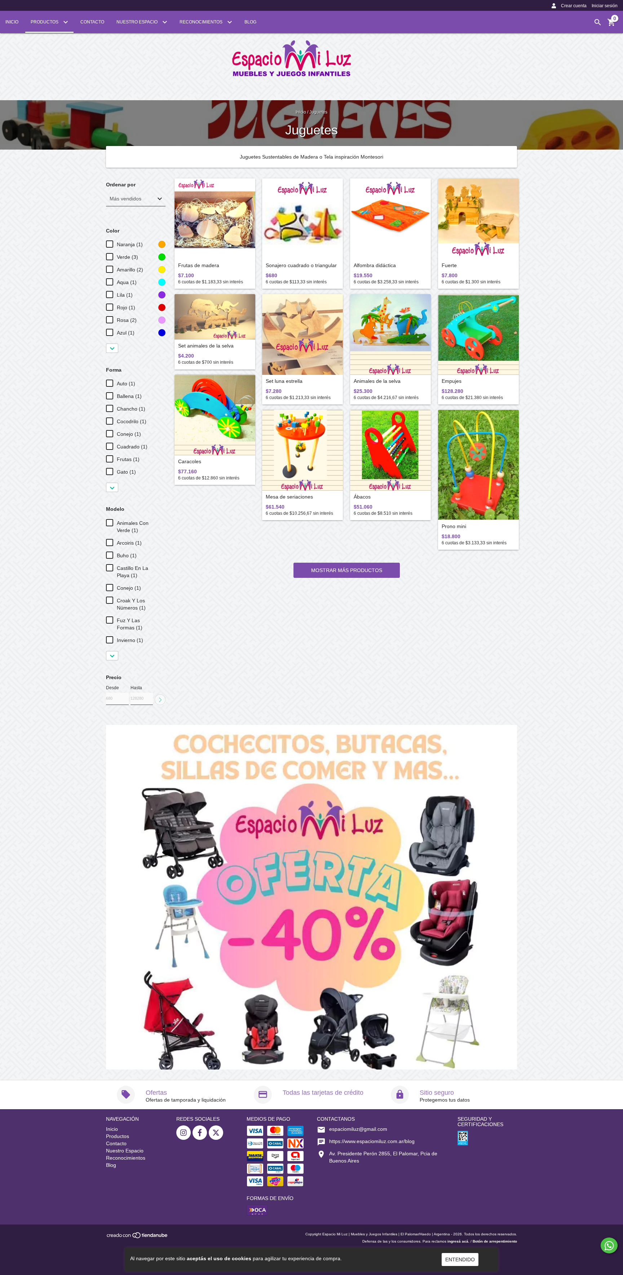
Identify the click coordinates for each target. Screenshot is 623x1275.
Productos (45, 22)
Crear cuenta (574, 5)
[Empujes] (478, 334)
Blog (250, 22)
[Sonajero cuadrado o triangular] (302, 218)
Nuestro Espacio (137, 22)
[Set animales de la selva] (214, 317)
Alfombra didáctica (375, 265)
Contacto (92, 22)
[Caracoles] (214, 415)
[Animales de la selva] (390, 334)
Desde (112, 687)
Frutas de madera (198, 265)
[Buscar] (598, 22)
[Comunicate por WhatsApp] (609, 1245)
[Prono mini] (478, 465)
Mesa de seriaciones (289, 497)
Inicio (11, 22)
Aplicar (160, 699)
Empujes (451, 381)
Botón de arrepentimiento (495, 1241)
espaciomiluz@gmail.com (358, 1129)
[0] (611, 25)
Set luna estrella (284, 381)
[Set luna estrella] (302, 334)
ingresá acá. (458, 1241)
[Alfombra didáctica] (390, 218)
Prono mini (454, 526)
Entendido (460, 1259)
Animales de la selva (377, 381)
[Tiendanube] (137, 1238)
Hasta (136, 687)
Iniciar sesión (605, 5)
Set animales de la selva (206, 346)
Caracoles (189, 461)
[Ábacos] (390, 450)
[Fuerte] (478, 218)
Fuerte (449, 265)
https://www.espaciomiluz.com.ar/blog (372, 1141)
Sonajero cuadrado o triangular (301, 265)
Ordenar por (121, 184)
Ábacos (362, 497)
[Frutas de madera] (214, 218)
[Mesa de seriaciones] (302, 450)
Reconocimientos (202, 22)
